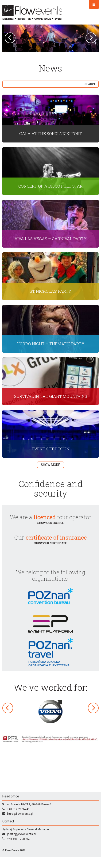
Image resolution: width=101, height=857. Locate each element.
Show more (50, 465)
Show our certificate (50, 543)
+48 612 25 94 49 (18, 809)
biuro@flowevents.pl (20, 813)
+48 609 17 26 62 (18, 838)
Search (90, 84)
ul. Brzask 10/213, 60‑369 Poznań (29, 804)
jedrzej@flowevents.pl (21, 834)
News (50, 68)
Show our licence (50, 523)
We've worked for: (50, 687)
